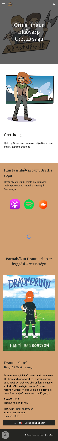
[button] (3, 4)
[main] (29, 32)
